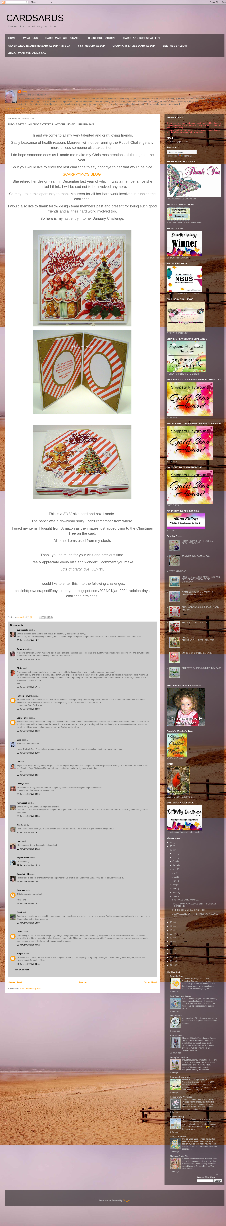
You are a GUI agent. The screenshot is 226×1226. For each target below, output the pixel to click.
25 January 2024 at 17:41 (28, 687)
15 (171, 953)
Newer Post (15, 982)
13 (171, 961)
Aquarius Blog (177, 1117)
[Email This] (40, 617)
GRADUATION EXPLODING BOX (27, 53)
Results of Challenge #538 (193, 1080)
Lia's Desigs (176, 1016)
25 (171, 846)
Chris (19, 668)
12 (171, 965)
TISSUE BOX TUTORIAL (102, 38)
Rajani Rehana (24, 857)
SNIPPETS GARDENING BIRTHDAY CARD (201, 668)
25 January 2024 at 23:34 (28, 775)
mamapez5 (22, 803)
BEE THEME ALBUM (175, 45)
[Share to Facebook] (48, 617)
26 (171, 842)
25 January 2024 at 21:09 (28, 753)
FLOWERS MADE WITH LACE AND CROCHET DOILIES (198, 542)
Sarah (19, 912)
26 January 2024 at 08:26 (28, 794)
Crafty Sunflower (178, 1136)
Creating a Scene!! (190, 1119)
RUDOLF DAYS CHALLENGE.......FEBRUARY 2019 (198, 639)
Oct (174, 861)
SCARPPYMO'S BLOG (82, 174)
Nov (174, 857)
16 (171, 949)
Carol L (20, 931)
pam (19, 841)
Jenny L (25, 92)
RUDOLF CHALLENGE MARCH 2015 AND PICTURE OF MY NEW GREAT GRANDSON (201, 579)
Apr (174, 885)
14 (171, 957)
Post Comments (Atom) (30, 989)
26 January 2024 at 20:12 (28, 849)
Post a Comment (21, 970)
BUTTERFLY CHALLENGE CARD (197, 653)
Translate (188, 156)
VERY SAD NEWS (177, 571)
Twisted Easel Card (190, 1139)
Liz (18, 762)
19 (171, 938)
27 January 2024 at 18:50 (28, 923)
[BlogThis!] (43, 617)
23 (171, 922)
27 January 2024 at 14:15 (28, 865)
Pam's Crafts (176, 1035)
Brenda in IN (23, 874)
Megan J (21, 953)
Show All (219, 1175)
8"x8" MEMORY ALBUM (91, 45)
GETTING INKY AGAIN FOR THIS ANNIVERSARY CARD (197, 593)
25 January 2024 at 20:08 (28, 709)
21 (171, 930)
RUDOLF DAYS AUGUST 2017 (196, 622)
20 (171, 934)
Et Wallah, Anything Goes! (193, 979)
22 (171, 926)
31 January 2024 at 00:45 (28, 964)
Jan (174, 896)
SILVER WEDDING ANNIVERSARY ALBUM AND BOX (39, 45)
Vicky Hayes (22, 718)
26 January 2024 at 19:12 (28, 832)
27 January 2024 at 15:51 (28, 881)
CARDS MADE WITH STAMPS (62, 38)
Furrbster (21, 890)
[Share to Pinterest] (51, 617)
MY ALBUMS (30, 38)
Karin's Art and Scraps (180, 996)
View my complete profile (16, 108)
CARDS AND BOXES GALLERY (141, 38)
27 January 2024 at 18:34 (28, 903)
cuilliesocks (22, 630)
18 (171, 942)
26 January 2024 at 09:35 (28, 816)
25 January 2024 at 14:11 (28, 640)
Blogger (126, 1200)
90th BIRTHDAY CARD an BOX (196, 556)
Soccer (185, 998)
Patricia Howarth (25, 696)
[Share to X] (46, 617)
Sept (174, 865)
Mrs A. (20, 825)
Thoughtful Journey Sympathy (194, 1060)
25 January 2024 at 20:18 (28, 731)
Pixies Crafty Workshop (181, 1097)
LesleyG (21, 784)
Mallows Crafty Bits (179, 1156)
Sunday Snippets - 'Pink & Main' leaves (198, 1099)
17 (171, 945)
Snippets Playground (180, 1077)
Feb (174, 892)
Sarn (19, 740)
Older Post (150, 982)
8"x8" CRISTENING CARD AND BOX (188, 910)
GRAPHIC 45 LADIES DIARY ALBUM (134, 45)
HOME (12, 38)
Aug (174, 869)
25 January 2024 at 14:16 (28, 659)
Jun (174, 877)
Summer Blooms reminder (193, 1159)
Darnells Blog (176, 976)
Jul (174, 873)
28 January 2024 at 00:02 (28, 945)
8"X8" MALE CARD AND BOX (185, 900)
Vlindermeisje (188, 1018)
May (174, 881)
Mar (174, 889)
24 (171, 850)
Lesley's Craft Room (179, 1057)
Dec (174, 853)
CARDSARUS (35, 18)
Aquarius (21, 649)
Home (83, 982)
